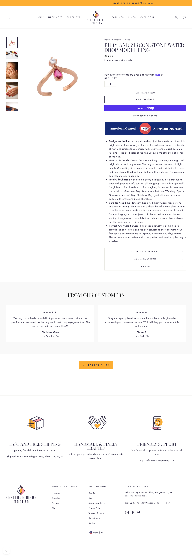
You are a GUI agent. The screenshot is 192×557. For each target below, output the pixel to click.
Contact (91, 522)
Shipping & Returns (145, 251)
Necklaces (55, 17)
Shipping (108, 59)
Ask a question (145, 259)
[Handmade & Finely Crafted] (96, 423)
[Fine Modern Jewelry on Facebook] (133, 512)
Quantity (110, 78)
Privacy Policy (94, 508)
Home (40, 17)
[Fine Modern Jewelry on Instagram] (127, 512)
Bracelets (73, 17)
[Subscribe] (168, 503)
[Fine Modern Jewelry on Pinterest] (138, 512)
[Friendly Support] (157, 423)
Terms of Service (96, 512)
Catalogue (147, 17)
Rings (132, 17)
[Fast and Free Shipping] (35, 423)
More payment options (145, 115)
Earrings (118, 17)
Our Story (92, 492)
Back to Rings (98, 365)
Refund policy (94, 517)
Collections (117, 39)
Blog (90, 497)
